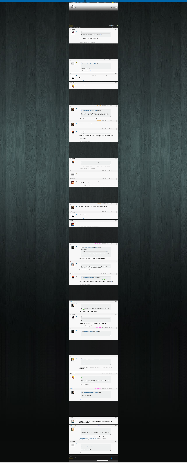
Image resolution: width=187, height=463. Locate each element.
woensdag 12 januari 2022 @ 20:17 (106, 170)
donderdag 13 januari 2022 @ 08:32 (105, 243)
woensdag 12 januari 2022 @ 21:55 (106, 203)
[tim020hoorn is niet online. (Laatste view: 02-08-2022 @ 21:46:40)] (70, 441)
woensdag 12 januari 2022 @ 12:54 (106, 158)
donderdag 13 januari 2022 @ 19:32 (105, 388)
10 (113, 25)
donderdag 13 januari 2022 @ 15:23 (105, 355)
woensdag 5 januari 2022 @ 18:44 (106, 59)
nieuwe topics (115, 27)
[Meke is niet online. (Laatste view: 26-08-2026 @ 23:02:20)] (70, 425)
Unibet (74, 27)
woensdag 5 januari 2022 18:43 (88, 63)
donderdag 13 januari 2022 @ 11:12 (106, 327)
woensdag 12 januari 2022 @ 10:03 (106, 120)
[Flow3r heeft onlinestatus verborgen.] (70, 73)
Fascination (73, 178)
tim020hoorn (73, 441)
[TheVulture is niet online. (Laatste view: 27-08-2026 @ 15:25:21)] (70, 29)
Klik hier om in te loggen (78, 2)
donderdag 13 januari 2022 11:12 (88, 377)
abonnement (71, 27)
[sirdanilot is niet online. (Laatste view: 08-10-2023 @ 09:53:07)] (70, 220)
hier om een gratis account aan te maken (86, 2)
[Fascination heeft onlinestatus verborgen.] (70, 178)
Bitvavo (79, 27)
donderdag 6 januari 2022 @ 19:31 (106, 105)
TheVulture (73, 29)
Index (70, 24)
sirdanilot (72, 220)
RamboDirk (73, 82)
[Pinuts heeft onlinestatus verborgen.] (70, 417)
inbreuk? (116, 2)
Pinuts (72, 417)
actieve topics (111, 27)
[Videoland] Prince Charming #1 (76, 26)
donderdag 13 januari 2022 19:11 (88, 392)
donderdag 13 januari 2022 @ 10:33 (105, 273)
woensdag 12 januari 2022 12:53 (88, 247)
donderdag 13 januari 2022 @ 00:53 (105, 211)
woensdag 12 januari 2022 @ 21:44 (106, 178)
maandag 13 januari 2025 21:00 (94, 438)
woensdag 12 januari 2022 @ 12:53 (106, 128)
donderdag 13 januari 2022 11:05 (88, 331)
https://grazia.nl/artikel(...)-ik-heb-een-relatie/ (87, 446)
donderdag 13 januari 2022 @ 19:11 (106, 373)
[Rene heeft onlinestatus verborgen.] (70, 261)
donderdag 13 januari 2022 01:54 (88, 277)
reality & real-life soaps (77, 24)
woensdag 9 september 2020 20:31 (84, 438)
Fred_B (101, 438)
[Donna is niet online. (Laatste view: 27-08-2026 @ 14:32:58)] (70, 244)
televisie (72, 24)
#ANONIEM (73, 170)
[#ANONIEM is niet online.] (70, 60)
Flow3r (72, 73)
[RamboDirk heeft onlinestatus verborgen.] (70, 82)
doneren (113, 2)
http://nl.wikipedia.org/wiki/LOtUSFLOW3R (84, 80)
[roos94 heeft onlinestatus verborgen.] (70, 106)
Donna (73, 301)
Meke (73, 425)
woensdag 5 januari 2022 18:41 (88, 110)
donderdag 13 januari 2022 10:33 (88, 359)
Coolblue (77, 27)
